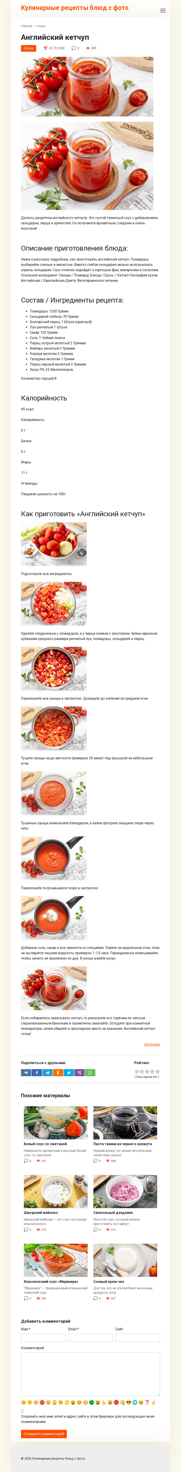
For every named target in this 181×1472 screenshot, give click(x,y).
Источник (152, 1044)
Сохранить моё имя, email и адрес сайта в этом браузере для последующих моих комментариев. (88, 1419)
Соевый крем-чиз (108, 1282)
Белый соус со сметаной (45, 1144)
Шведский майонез (41, 1213)
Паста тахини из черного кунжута (122, 1144)
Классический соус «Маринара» (51, 1282)
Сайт (119, 1329)
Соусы (28, 48)
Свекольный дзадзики (113, 1213)
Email (73, 1329)
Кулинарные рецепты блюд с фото (74, 7)
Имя (25, 1329)
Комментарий (32, 1348)
